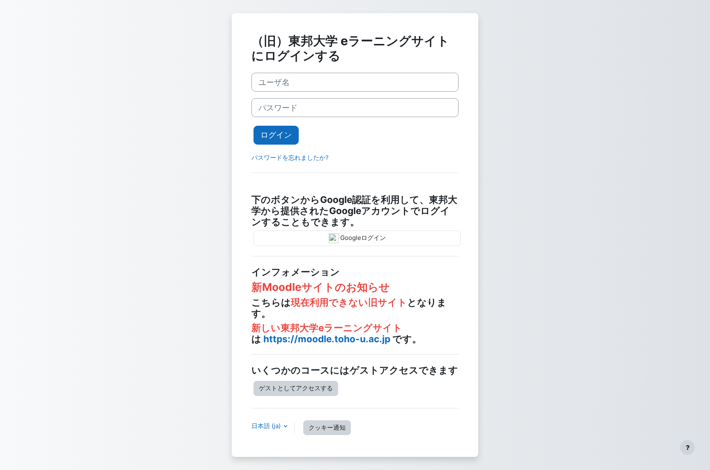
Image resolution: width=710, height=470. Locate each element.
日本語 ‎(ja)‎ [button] (266, 426)
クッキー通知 (327, 427)
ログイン (276, 135)
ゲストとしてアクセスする (296, 388)
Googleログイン (362, 238)
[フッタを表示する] (687, 447)
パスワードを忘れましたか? (290, 157)
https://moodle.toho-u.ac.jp (326, 338)
